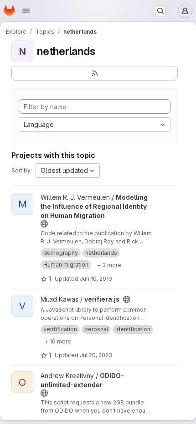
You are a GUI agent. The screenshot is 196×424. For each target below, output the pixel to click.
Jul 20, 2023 (96, 355)
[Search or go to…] (160, 10)
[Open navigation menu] (26, 11)
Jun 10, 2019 (96, 278)
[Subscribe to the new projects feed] (94, 73)
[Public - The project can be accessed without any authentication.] (44, 223)
